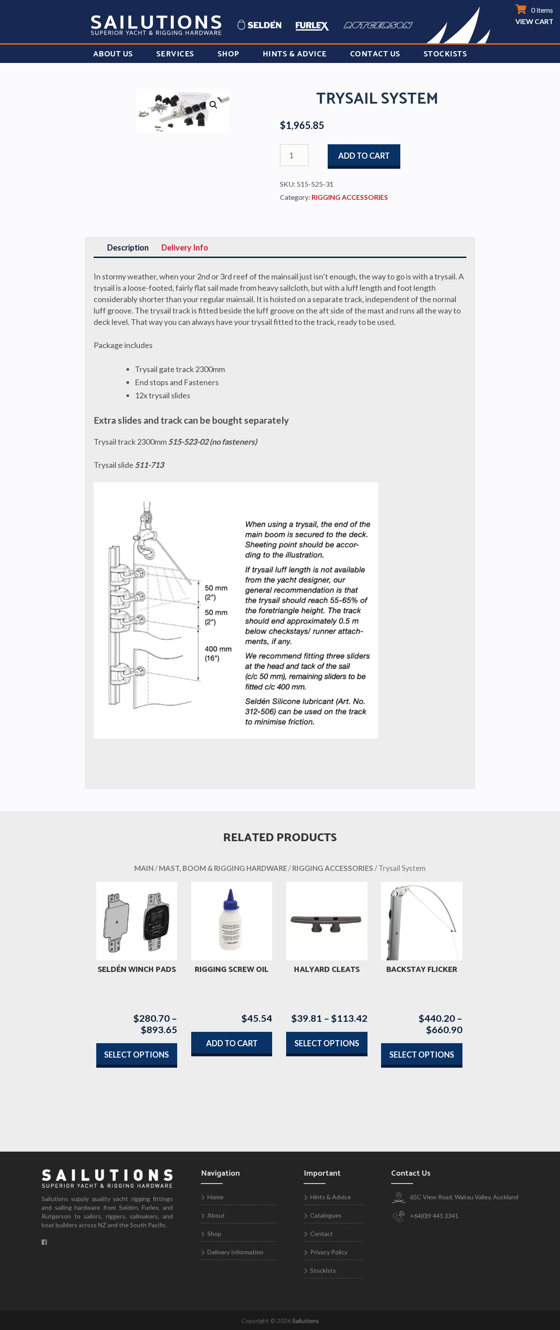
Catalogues (326, 1215)
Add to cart (364, 155)
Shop (228, 54)
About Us (113, 54)
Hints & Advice (294, 54)
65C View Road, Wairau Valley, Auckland (463, 1197)
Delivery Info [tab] (184, 247)
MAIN (144, 868)
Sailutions (305, 1320)
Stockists (445, 54)
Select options (136, 1054)
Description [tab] (128, 247)
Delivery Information (235, 1252)
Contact (321, 1233)
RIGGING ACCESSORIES (350, 197)
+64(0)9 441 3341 (433, 1215)
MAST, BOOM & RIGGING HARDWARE (223, 868)
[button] (213, 105)
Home (215, 1197)
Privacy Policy (328, 1252)
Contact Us (375, 54)
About (216, 1215)
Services (175, 54)
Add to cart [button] (232, 1043)
